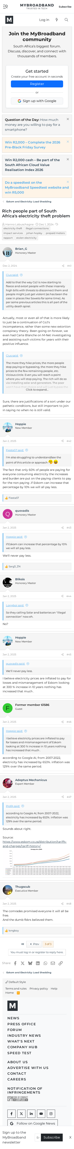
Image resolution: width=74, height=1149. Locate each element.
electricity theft (12, 228)
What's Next (21, 1041)
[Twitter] (21, 1114)
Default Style (17, 982)
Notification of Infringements (25, 1090)
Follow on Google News (36, 1123)
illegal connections (37, 228)
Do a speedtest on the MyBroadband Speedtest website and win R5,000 (37, 187)
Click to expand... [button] (37, 389)
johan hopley (34, 233)
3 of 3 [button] (48, 944)
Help (54, 988)
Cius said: (12, 274)
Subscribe (52, 1137)
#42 (69, 441)
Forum (14, 1030)
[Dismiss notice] (67, 119)
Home (9, 992)
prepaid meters (55, 233)
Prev (35, 944)
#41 (69, 265)
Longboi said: (15, 605)
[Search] (66, 20)
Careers (16, 1079)
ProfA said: (13, 806)
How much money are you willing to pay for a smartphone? (32, 125)
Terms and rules (16, 988)
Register (37, 84)
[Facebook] (11, 1114)
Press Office (21, 1024)
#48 (68, 903)
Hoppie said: (14, 536)
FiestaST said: (15, 450)
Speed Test (19, 1053)
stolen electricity (26, 237)
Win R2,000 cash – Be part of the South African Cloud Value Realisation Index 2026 (32, 165)
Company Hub (22, 1047)
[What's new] (57, 20)
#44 (68, 596)
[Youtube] (41, 1114)
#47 (69, 796)
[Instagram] (51, 1114)
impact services (13, 233)
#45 (69, 654)
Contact (16, 1074)
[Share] (63, 265)
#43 (69, 527)
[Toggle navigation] (5, 6)
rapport (8, 237)
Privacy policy (39, 988)
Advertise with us (28, 1068)
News (13, 1018)
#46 (69, 721)
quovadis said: (15, 663)
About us (17, 1062)
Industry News (24, 1036)
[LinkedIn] (31, 1114)
